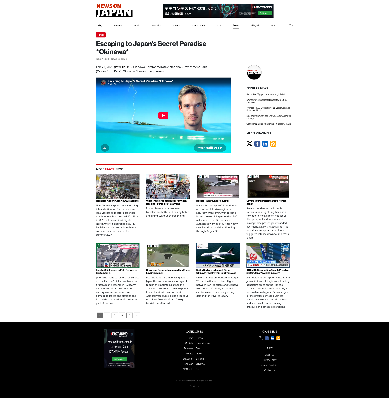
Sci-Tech (176, 25)
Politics (137, 25)
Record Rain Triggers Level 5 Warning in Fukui (265, 94)
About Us (269, 354)
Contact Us (269, 370)
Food (219, 25)
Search (199, 369)
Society (99, 25)
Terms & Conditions (269, 365)
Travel (236, 25)
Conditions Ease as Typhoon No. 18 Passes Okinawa (268, 124)
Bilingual (255, 25)
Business (118, 25)
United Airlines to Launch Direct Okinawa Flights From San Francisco (216, 271)
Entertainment (198, 25)
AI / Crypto (188, 369)
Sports (199, 338)
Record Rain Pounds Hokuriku (212, 200)
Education (156, 25)
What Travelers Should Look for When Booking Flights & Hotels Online (166, 202)
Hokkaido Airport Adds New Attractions (117, 200)
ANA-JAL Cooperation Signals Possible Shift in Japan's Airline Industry (267, 271)
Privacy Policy (270, 360)
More (272, 25)
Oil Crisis (200, 364)
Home (190, 338)
